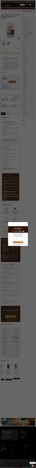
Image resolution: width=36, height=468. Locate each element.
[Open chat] (32, 465)
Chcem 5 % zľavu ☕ (18, 242)
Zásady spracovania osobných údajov (18, 244)
